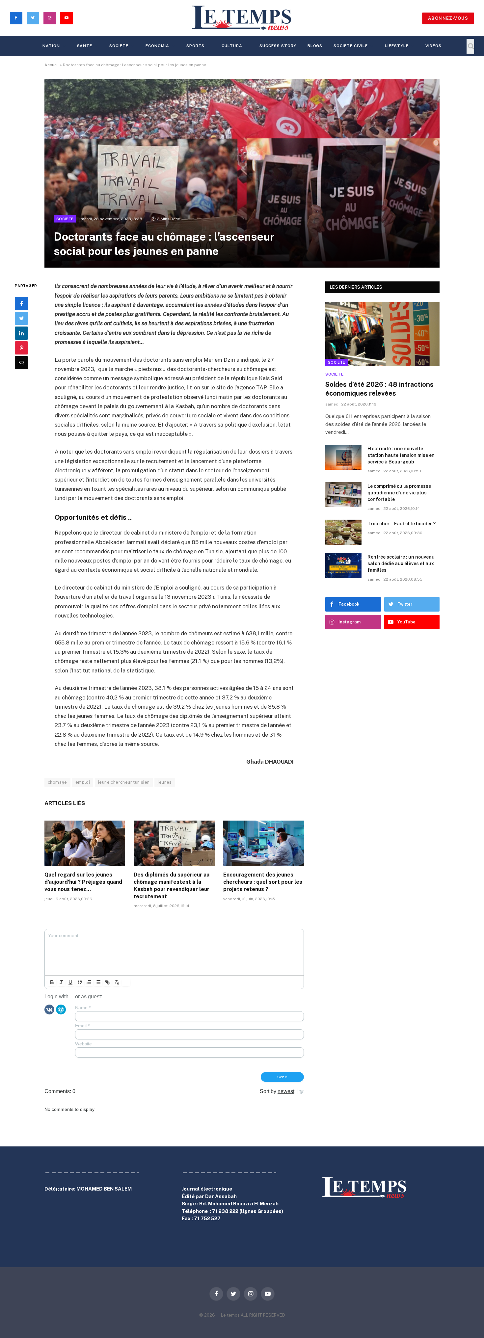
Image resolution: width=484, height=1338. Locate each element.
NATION (51, 45)
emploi (82, 782)
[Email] (21, 362)
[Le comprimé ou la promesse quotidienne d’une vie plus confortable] (343, 494)
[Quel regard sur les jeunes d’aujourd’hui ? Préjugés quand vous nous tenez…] (84, 843)
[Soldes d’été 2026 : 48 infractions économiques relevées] (382, 334)
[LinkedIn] (21, 333)
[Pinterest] (21, 347)
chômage (57, 782)
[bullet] (98, 982)
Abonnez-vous (448, 18)
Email (82, 1025)
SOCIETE (118, 45)
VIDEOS (433, 45)
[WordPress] (61, 1008)
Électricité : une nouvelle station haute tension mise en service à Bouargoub (401, 455)
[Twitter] (21, 318)
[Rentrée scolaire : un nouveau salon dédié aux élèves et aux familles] (343, 565)
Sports (195, 45)
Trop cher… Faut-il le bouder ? (401, 523)
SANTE (85, 45)
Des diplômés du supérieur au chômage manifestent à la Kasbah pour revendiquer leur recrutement (171, 885)
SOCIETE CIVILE (350, 45)
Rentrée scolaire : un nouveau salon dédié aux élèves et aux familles (401, 563)
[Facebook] (21, 303)
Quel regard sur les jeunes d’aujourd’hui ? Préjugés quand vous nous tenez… (83, 882)
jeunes (165, 782)
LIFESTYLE (397, 45)
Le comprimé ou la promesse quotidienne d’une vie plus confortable (399, 493)
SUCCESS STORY (277, 45)
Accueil (51, 65)
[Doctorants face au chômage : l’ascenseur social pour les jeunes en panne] (242, 173)
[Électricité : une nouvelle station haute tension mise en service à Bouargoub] (343, 457)
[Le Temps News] (241, 18)
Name (83, 1007)
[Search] (470, 46)
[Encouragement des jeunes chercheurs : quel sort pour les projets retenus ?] (263, 843)
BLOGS (315, 45)
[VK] (49, 1008)
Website (83, 1043)
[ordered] (89, 982)
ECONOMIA (157, 45)
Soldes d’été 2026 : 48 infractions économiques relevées (379, 388)
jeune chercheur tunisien (123, 782)
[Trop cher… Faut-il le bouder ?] (343, 532)
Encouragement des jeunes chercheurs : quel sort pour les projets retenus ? (262, 882)
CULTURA (232, 45)
